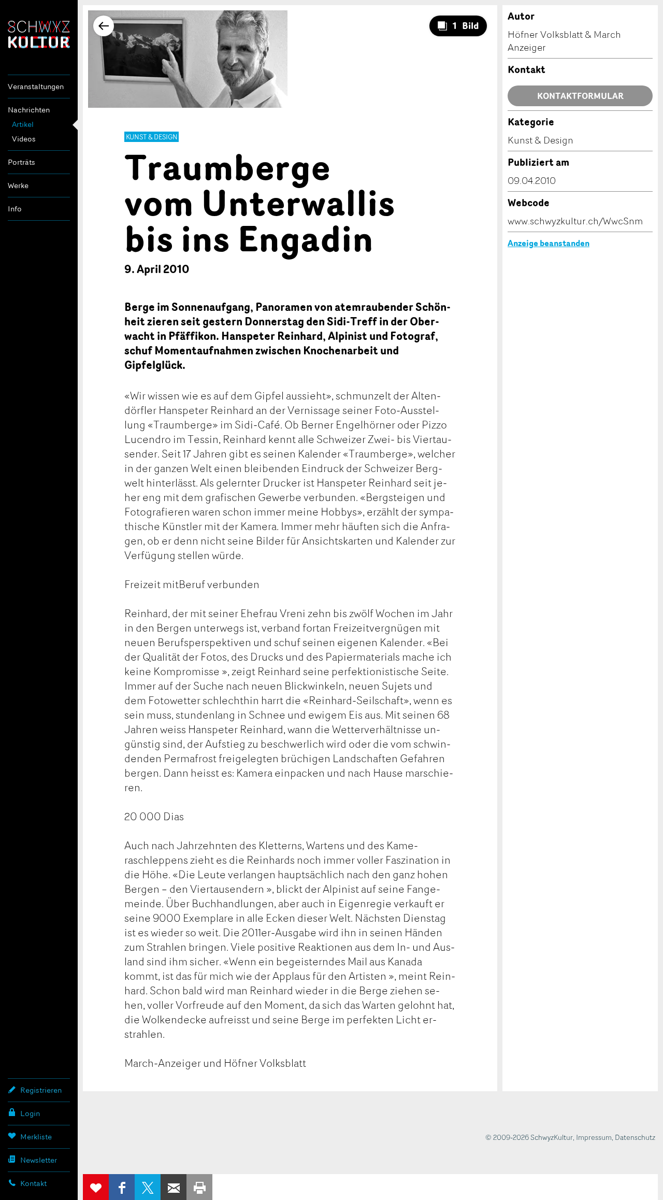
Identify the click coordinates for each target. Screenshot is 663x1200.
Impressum (594, 1137)
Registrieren (41, 1089)
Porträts (21, 161)
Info (15, 208)
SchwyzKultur (39, 34)
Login (30, 1113)
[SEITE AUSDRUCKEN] (199, 1187)
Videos (24, 138)
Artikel (23, 124)
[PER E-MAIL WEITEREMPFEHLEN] (173, 1187)
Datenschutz (635, 1137)
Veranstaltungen (36, 86)
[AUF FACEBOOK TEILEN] (122, 1187)
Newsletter (38, 1159)
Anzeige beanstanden (548, 243)
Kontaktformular (580, 96)
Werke (18, 185)
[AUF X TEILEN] (148, 1187)
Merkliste (36, 1136)
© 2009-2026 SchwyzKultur (529, 1137)
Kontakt (33, 1183)
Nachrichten (29, 109)
